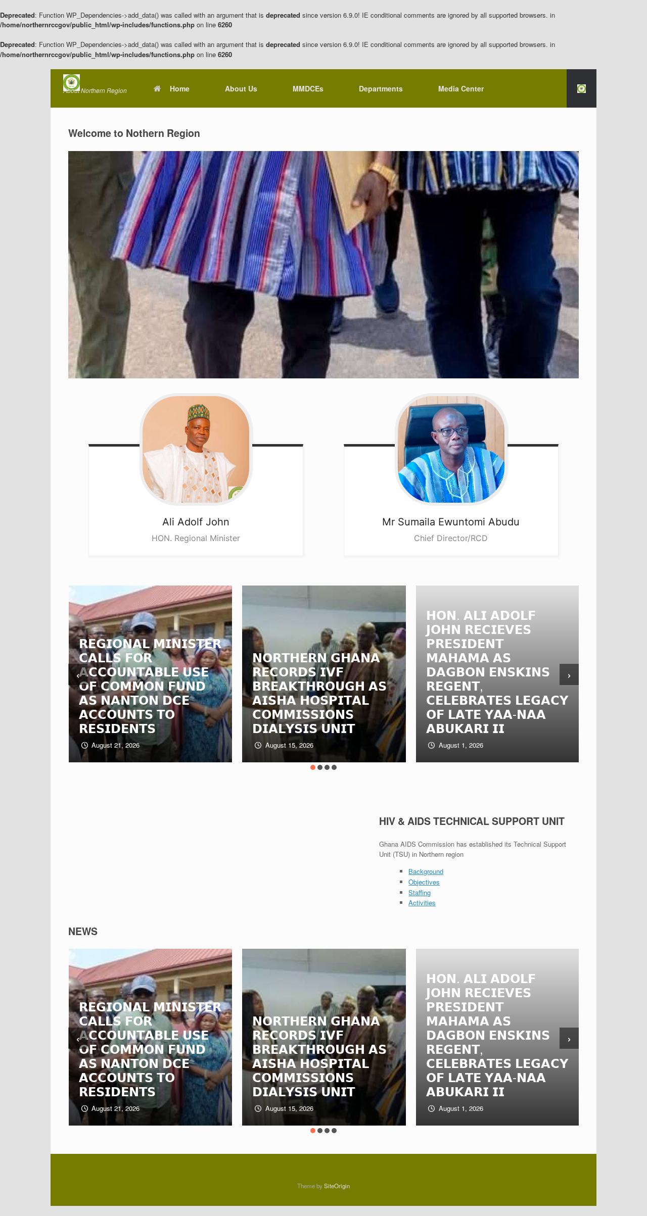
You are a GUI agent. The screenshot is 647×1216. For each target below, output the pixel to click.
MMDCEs (308, 88)
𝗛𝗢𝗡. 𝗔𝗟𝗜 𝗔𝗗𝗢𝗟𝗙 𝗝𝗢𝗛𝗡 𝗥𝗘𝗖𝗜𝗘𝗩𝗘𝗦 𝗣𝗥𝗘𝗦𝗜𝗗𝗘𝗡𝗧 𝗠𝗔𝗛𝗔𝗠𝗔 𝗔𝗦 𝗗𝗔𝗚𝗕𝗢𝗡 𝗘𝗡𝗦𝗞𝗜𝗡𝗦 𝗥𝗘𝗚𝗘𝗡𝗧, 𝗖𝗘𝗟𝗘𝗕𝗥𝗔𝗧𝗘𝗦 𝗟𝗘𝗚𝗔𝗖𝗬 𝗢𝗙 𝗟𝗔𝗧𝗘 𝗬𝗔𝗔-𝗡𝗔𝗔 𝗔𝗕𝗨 (327, 671)
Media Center (461, 88)
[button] (581, 88)
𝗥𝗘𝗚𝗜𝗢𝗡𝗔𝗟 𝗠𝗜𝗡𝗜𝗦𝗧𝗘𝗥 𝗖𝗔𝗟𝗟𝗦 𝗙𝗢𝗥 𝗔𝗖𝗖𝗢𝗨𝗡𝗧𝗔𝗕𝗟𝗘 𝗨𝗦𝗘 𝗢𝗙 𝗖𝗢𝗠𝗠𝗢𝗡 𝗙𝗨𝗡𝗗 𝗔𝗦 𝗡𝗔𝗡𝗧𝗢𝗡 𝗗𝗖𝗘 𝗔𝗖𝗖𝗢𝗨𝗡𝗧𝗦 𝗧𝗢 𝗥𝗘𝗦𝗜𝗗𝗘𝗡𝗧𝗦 (111, 1048)
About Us (241, 88)
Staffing (419, 892)
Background (425, 871)
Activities (422, 902)
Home (180, 88)
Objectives (424, 882)
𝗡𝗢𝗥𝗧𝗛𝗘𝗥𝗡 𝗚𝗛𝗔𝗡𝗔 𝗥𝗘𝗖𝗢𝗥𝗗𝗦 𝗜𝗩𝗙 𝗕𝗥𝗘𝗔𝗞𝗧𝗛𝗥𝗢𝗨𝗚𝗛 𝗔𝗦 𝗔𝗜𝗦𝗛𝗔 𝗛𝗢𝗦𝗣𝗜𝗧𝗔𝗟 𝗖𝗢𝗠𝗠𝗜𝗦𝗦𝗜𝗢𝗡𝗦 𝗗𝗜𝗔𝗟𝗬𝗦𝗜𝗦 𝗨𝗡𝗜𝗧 (150, 692)
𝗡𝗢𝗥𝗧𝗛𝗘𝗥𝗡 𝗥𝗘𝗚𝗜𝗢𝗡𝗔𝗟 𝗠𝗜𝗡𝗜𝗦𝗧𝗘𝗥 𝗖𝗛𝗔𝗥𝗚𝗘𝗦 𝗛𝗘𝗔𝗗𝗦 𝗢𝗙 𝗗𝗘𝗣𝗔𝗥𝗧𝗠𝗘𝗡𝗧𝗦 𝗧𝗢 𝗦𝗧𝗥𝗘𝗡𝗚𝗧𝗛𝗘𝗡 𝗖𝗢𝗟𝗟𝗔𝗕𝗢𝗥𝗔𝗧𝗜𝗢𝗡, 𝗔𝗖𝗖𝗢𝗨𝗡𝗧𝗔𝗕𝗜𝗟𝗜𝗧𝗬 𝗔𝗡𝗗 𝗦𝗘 (501, 650)
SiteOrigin (337, 1186)
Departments (381, 88)
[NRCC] (95, 82)
